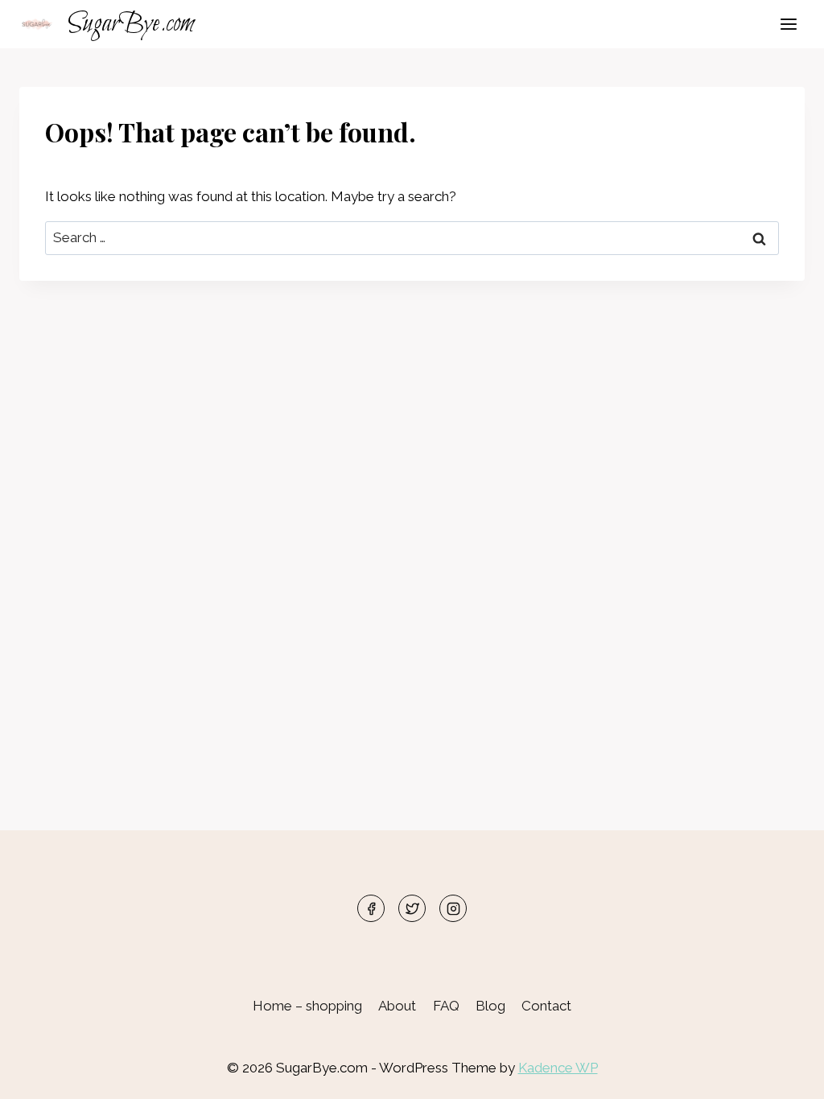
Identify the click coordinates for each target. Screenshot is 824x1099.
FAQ (446, 1006)
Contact (546, 1006)
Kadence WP (558, 1068)
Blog (490, 1006)
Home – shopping (307, 1006)
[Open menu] (788, 24)
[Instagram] (453, 908)
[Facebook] (371, 908)
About (397, 1006)
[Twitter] (412, 908)
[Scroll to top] (783, 1074)
